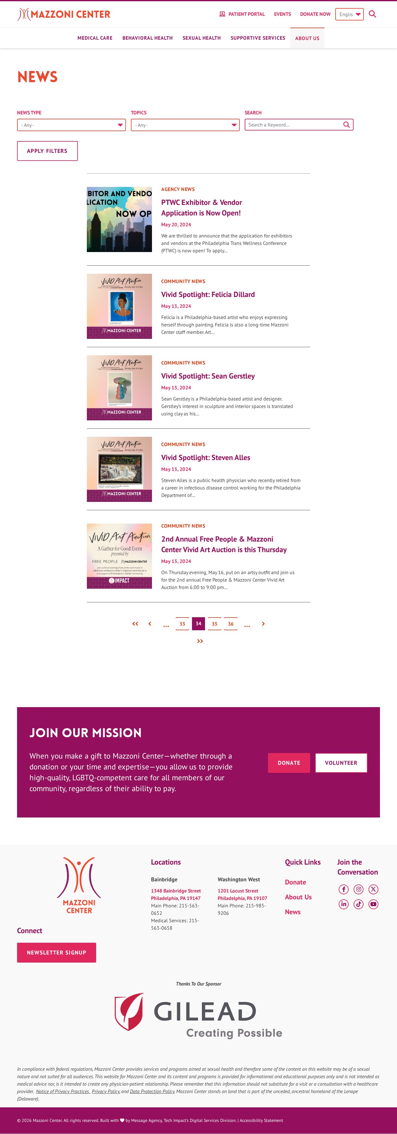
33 (184, 624)
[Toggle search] (373, 14)
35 (216, 624)
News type (29, 112)
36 (232, 624)
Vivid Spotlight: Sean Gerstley (208, 376)
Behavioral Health (148, 38)
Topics (138, 112)
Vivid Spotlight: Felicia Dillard (208, 294)
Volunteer (341, 762)
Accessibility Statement (261, 1120)
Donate (289, 762)
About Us (307, 38)
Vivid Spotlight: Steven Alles (205, 457)
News (293, 911)
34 (200, 625)
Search (253, 112)
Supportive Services (258, 38)
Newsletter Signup (56, 952)
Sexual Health (202, 38)
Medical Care (95, 38)
